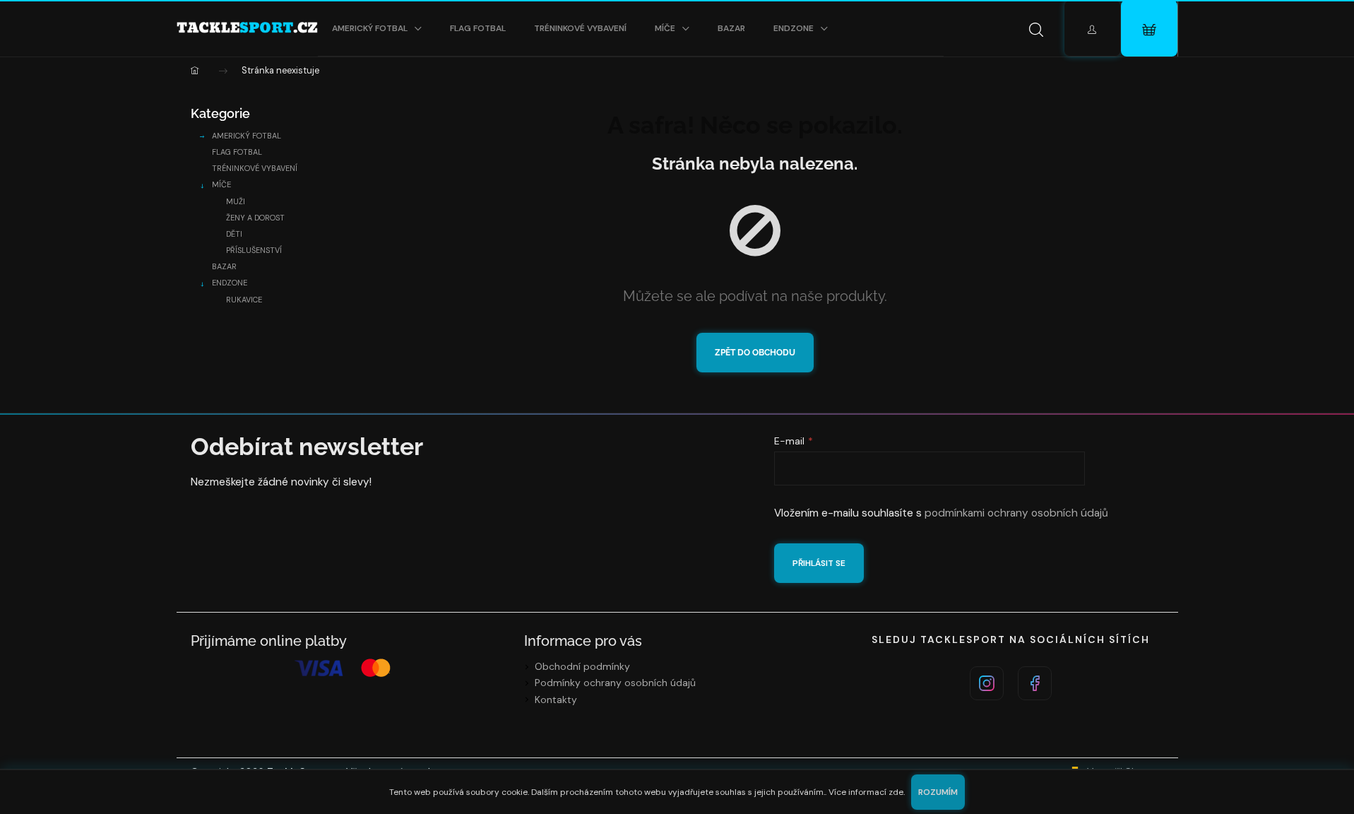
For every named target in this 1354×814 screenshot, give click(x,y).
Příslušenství (254, 250)
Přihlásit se (818, 563)
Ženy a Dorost (255, 218)
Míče (221, 184)
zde (896, 792)
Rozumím (938, 792)
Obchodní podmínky (582, 666)
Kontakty (556, 699)
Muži (235, 201)
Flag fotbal (237, 152)
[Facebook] (1035, 683)
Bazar (224, 266)
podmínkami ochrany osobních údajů (1016, 513)
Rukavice (244, 300)
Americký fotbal (246, 136)
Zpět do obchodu (755, 353)
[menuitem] (377, 28)
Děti (234, 234)
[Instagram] (987, 683)
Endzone (229, 283)
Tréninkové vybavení (254, 168)
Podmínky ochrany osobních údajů (615, 682)
